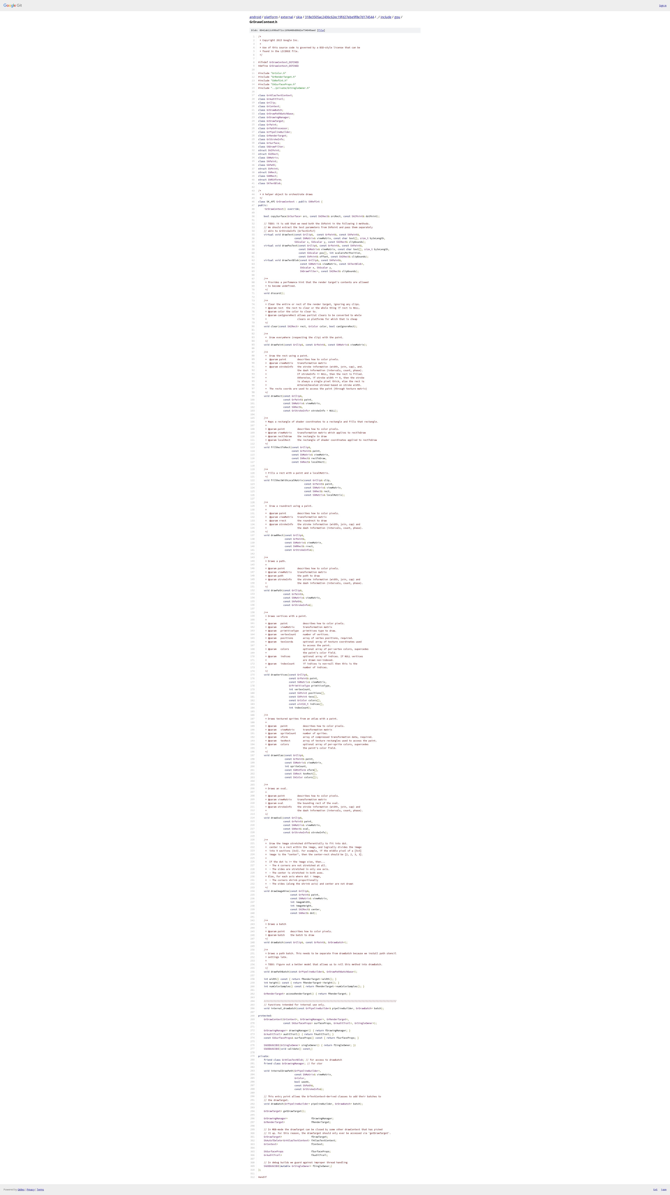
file (321, 30)
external (287, 17)
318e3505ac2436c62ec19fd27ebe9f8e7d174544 (339, 17)
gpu (397, 17)
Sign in (663, 5)
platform (271, 17)
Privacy (31, 1189)
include (386, 17)
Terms (40, 1189)
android (255, 17)
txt (655, 1189)
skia (299, 17)
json (664, 1189)
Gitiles (21, 1189)
